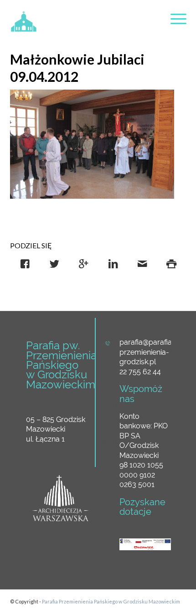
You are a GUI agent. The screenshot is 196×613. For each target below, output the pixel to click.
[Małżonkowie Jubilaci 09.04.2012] (92, 144)
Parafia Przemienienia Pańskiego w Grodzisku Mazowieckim (111, 601)
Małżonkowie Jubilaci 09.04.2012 (77, 68)
